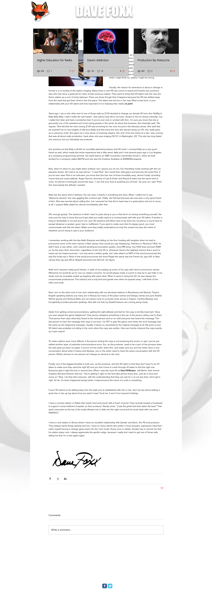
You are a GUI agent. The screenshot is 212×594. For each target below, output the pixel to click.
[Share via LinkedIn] (65, 478)
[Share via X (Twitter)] (57, 478)
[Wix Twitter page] (110, 586)
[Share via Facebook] (50, 478)
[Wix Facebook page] (104, 586)
